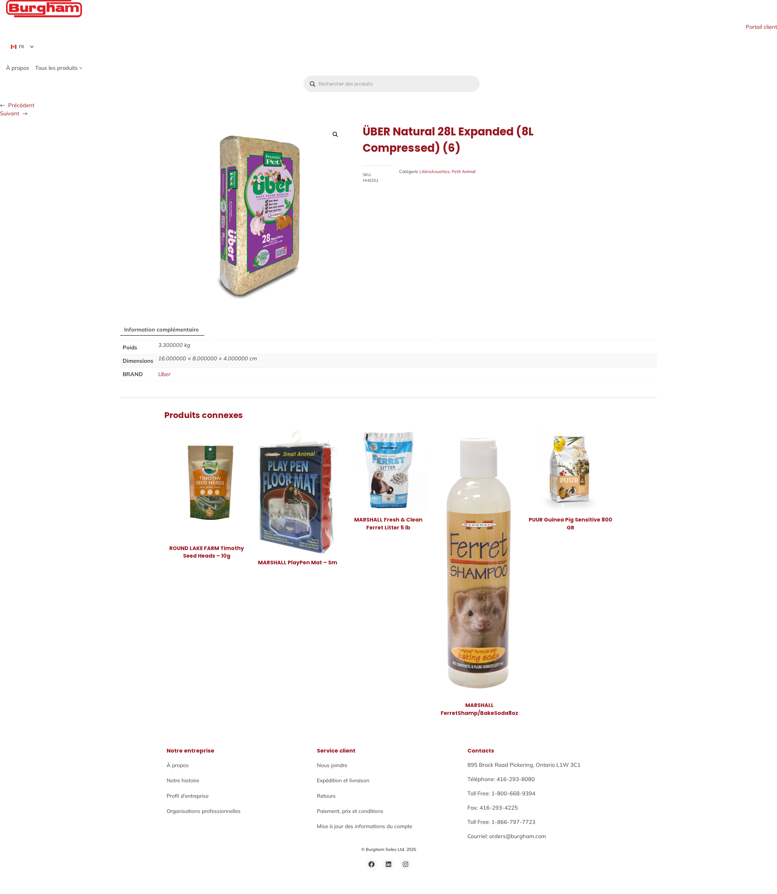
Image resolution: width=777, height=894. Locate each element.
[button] (335, 134)
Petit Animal (463, 171)
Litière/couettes (434, 171)
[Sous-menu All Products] (81, 68)
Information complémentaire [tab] (161, 329)
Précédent (21, 105)
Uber (164, 374)
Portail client (761, 26)
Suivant (9, 113)
